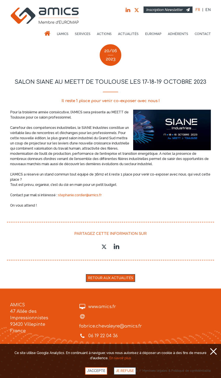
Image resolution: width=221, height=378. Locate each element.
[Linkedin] (128, 10)
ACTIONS (104, 34)
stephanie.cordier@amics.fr (80, 195)
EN (208, 10)
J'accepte (96, 371)
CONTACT (203, 34)
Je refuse (125, 371)
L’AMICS (62, 34)
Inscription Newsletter (164, 10)
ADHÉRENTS (178, 34)
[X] (136, 10)
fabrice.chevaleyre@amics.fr (110, 326)
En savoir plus (120, 358)
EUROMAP (153, 34)
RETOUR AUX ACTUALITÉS (110, 278)
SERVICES (82, 34)
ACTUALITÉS (128, 34)
